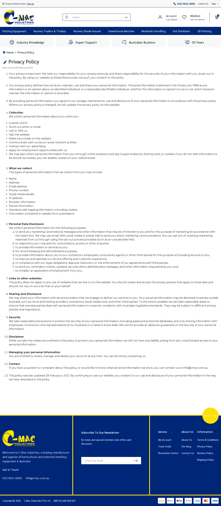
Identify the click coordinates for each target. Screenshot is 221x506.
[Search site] (125, 17)
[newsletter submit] (136, 460)
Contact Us (203, 3)
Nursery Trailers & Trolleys (49, 31)
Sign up (30, 3)
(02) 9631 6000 (186, 3)
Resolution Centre (168, 453)
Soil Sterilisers (181, 31)
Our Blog (186, 446)
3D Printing (204, 31)
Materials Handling (154, 31)
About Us (187, 439)
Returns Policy (205, 453)
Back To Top (210, 415)
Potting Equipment (14, 31)
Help (213, 3)
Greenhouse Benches (121, 31)
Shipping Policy (205, 459)
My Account (164, 439)
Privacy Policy (204, 446)
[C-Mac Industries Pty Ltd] (18, 17)
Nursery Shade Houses (87, 31)
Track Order (164, 446)
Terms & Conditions (208, 439)
